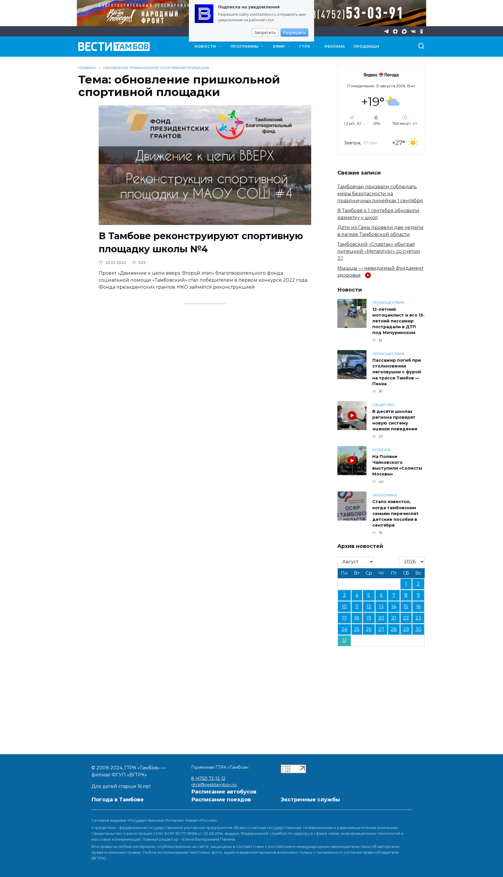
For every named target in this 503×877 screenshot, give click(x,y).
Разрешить (294, 32)
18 (356, 618)
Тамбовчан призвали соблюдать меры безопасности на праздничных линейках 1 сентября (380, 193)
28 (394, 629)
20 (381, 618)
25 (356, 629)
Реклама (335, 46)
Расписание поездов (221, 799)
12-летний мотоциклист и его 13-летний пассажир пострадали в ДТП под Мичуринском (398, 321)
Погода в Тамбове (117, 799)
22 (406, 618)
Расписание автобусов (223, 792)
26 (368, 629)
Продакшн (366, 46)
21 (394, 618)
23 (418, 618)
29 (406, 629)
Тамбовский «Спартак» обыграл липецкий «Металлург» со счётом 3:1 (378, 251)
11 (357, 606)
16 (418, 606)
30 (418, 629)
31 (344, 640)
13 (381, 606)
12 (368, 606)
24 (344, 629)
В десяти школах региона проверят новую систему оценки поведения (394, 420)
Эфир (279, 46)
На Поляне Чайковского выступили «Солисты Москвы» (397, 465)
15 (406, 606)
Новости (205, 46)
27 (381, 629)
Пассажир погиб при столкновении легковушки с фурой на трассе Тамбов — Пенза (396, 372)
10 (344, 606)
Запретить (265, 32)
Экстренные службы (310, 799)
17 (344, 618)
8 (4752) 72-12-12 (208, 778)
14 (394, 606)
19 (368, 618)
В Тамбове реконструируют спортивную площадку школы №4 (201, 242)
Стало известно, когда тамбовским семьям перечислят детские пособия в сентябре (395, 513)
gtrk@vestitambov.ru (214, 784)
